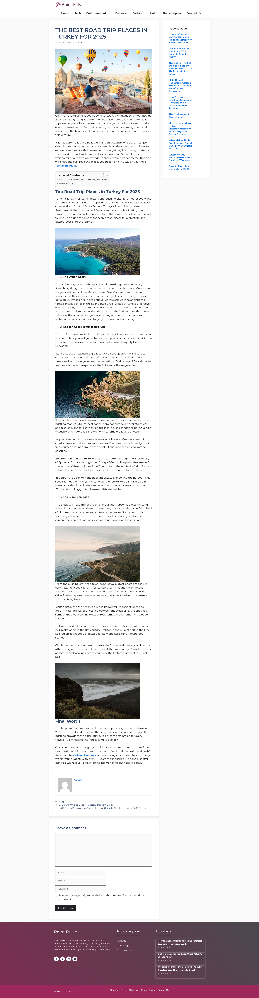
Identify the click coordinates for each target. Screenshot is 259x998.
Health (153, 13)
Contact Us (193, 13)
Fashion (138, 13)
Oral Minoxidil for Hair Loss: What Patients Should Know (179, 52)
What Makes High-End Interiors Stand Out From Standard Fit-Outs (180, 144)
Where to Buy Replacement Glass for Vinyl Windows (180, 157)
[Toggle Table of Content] (104, 175)
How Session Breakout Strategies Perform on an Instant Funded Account (180, 103)
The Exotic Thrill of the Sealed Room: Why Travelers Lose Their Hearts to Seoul (180, 68)
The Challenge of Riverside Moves (179, 115)
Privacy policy (148, 990)
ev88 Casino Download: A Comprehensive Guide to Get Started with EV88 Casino (102, 808)
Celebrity (121, 941)
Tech (78, 13)
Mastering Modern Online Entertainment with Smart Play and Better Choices (180, 129)
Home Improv (172, 13)
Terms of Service (130, 990)
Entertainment (96, 13)
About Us (114, 990)
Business (121, 13)
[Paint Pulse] (69, 4)
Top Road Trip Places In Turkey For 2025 (83, 179)
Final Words (66, 183)
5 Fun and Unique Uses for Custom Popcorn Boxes (86, 804)
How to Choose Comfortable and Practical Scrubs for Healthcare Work (180, 38)
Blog (61, 801)
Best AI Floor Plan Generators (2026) (179, 167)
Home (65, 13)
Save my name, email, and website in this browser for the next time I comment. (102, 897)
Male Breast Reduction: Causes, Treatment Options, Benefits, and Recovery (180, 85)
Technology (123, 945)
